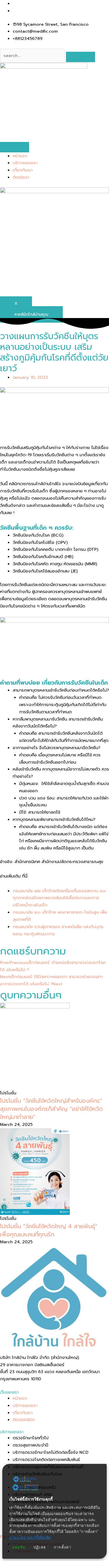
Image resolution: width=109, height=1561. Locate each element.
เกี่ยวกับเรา (23, 170)
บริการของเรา (25, 163)
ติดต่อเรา (21, 177)
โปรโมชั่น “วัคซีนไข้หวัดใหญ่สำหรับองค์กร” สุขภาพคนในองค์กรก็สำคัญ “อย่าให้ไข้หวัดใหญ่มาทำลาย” (51, 1108)
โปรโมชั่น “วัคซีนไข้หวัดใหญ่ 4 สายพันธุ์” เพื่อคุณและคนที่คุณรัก (48, 1230)
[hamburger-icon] (14, 147)
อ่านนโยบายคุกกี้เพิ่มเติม (30, 1537)
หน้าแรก (20, 156)
